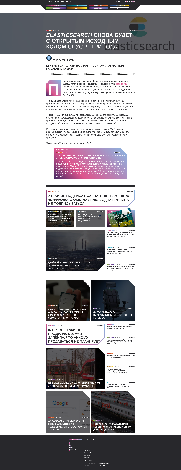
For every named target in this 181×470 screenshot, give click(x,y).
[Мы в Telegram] (127, 1)
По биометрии (119, 251)
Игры (95, 308)
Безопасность (119, 5)
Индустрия (110, 230)
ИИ (77, 5)
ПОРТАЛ (75, 439)
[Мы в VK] (129, 1)
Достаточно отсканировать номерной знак (120, 341)
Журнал (119, 8)
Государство (56, 5)
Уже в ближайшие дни (121, 356)
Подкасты (98, 8)
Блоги (77, 8)
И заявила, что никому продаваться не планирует (75, 335)
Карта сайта (88, 460)
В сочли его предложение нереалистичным (120, 234)
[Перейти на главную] (58, 1)
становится (121, 84)
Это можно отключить (59, 219)
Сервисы (49, 30)
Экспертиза (66, 152)
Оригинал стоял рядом (119, 386)
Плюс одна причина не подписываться (89, 199)
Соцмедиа (98, 5)
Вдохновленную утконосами (117, 370)
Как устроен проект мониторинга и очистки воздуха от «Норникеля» (70, 265)
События (56, 30)
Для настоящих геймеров (112, 315)
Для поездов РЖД (112, 427)
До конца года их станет (120, 268)
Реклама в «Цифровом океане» (88, 445)
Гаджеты (51, 305)
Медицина (110, 366)
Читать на (62, 149)
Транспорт (56, 8)
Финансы (110, 247)
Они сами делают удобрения (119, 327)
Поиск (117, 1)
